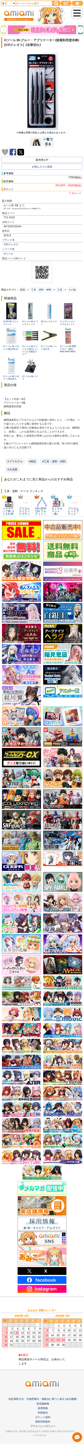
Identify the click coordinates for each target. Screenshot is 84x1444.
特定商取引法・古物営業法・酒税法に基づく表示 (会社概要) (43, 1399)
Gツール (8, 253)
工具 (59, 289)
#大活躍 (12, 469)
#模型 (32, 461)
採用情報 (43, 1408)
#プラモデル (15, 461)
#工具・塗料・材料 (54, 461)
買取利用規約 (42, 1421)
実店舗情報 (43, 1403)
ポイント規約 (42, 1417)
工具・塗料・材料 (41, 289)
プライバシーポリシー (42, 1426)
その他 (72, 289)
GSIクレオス (11, 244)
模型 (22, 289)
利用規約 (43, 1412)
